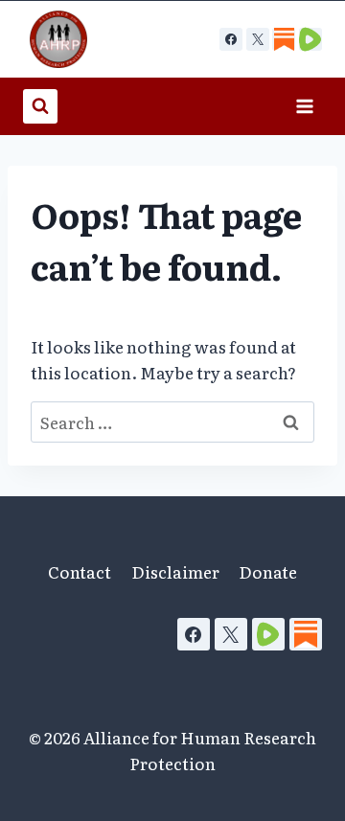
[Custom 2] (310, 39)
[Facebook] (230, 39)
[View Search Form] (40, 106)
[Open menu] (304, 106)
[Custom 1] (283, 39)
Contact (79, 571)
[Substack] (305, 634)
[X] (257, 39)
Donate (268, 571)
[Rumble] (268, 634)
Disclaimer (175, 571)
